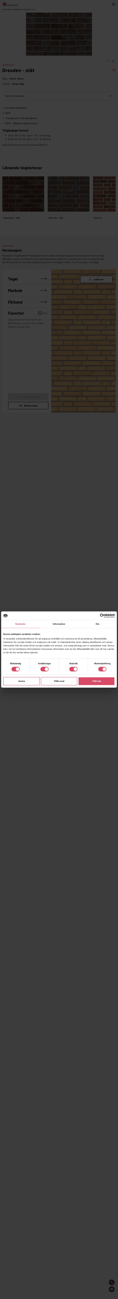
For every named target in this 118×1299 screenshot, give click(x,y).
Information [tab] (59, 624)
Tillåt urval (59, 681)
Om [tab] (97, 624)
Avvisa (21, 681)
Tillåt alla (96, 681)
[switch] (44, 669)
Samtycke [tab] (20, 624)
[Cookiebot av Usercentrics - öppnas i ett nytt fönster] (102, 616)
